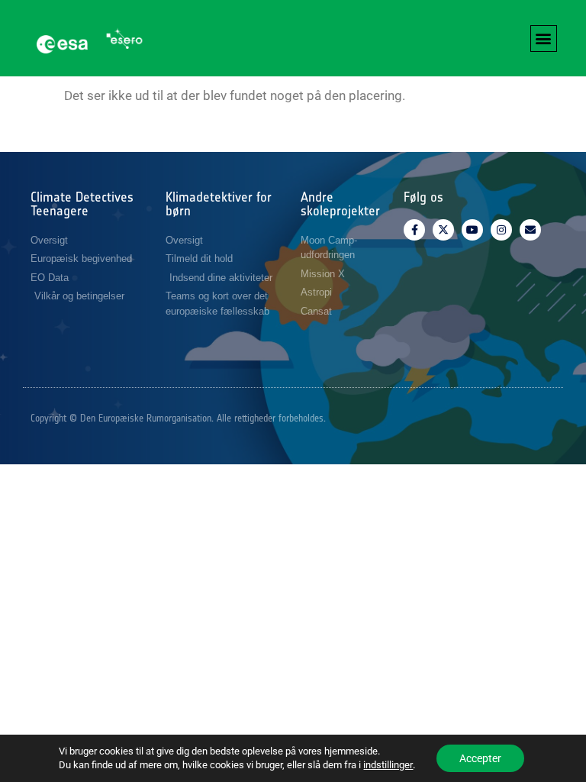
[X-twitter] (443, 230)
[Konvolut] (530, 230)
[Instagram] (501, 230)
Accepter (480, 758)
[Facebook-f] (414, 230)
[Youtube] (472, 230)
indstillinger (388, 765)
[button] (543, 38)
